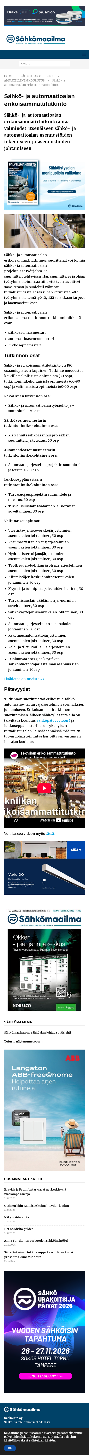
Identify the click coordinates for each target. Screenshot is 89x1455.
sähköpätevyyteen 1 (53, 720)
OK (10, 1448)
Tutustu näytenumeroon (22, 1041)
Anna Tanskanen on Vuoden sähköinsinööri (36, 1241)
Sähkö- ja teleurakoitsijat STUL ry (27, 1422)
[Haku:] (44, 63)
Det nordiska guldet (18, 1229)
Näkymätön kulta (16, 1217)
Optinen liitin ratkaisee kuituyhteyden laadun (36, 1206)
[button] (83, 54)
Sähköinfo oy (13, 1418)
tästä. (50, 833)
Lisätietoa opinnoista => (24, 679)
